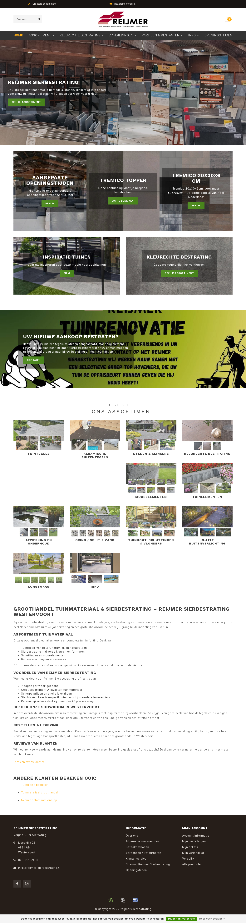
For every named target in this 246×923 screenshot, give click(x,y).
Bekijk (50, 203)
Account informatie (195, 835)
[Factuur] (123, 900)
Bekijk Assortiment (26, 102)
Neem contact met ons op (39, 800)
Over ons (132, 835)
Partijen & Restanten (161, 35)
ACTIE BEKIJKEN (123, 200)
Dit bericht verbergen (181, 918)
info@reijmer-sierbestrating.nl (39, 867)
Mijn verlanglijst (193, 852)
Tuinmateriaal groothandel (39, 792)
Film (67, 273)
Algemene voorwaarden (142, 841)
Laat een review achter (28, 762)
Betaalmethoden (137, 847)
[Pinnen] (135, 900)
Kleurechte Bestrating (80, 35)
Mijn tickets (190, 847)
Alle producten (192, 864)
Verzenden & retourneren (143, 852)
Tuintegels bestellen (34, 784)
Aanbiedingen (121, 35)
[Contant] (111, 900)
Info (192, 35)
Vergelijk (188, 858)
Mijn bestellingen (194, 841)
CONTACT (33, 360)
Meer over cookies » (212, 918)
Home (18, 35)
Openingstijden (218, 35)
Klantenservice (136, 858)
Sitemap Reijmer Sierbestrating (148, 864)
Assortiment (40, 35)
